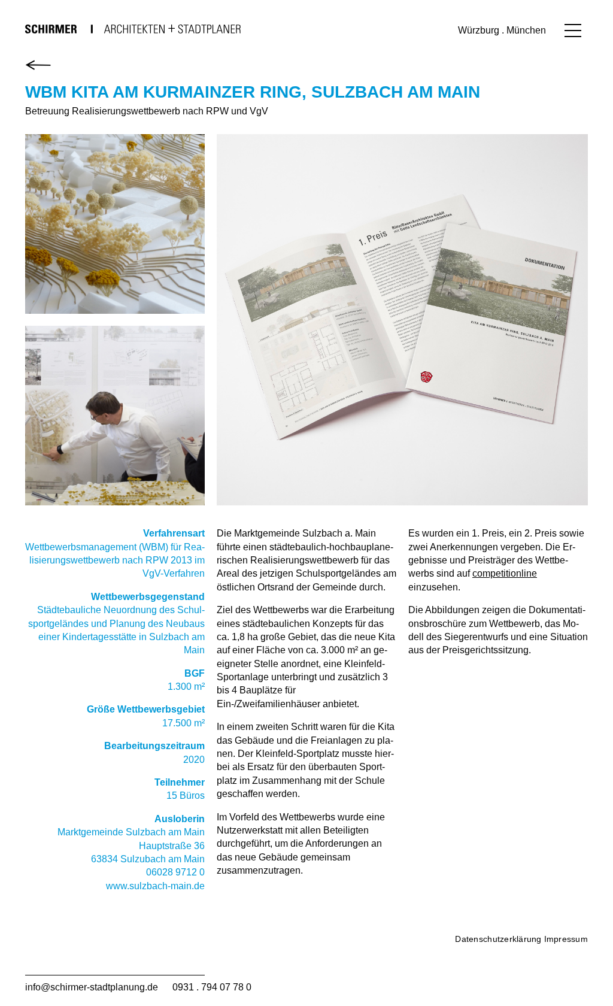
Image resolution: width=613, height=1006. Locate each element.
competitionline (504, 573)
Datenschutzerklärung (498, 939)
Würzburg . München (502, 30)
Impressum (566, 939)
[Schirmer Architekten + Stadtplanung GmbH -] (133, 29)
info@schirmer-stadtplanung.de (91, 987)
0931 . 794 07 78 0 (211, 987)
